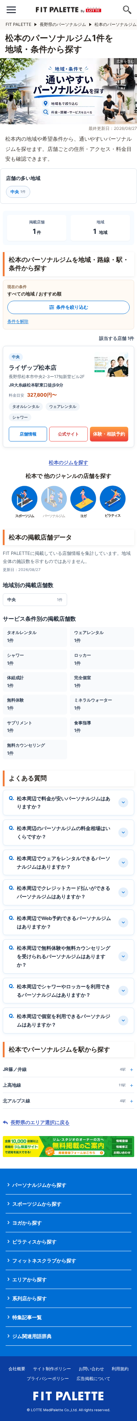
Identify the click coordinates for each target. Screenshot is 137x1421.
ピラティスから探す (34, 1242)
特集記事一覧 (27, 1317)
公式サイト (68, 434)
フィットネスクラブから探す (44, 1260)
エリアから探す (29, 1279)
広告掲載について (93, 1378)
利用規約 (120, 1368)
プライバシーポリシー (48, 1378)
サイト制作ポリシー (52, 1368)
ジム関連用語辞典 (32, 1336)
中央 (18, 191)
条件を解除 (17, 321)
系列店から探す (29, 1298)
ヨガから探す (27, 1223)
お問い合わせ (91, 1368)
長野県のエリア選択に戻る (40, 1122)
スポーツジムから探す (36, 1204)
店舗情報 (28, 434)
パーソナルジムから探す (39, 1185)
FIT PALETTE (18, 24)
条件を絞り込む (72, 307)
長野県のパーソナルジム (63, 24)
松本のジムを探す (68, 462)
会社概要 (16, 1368)
